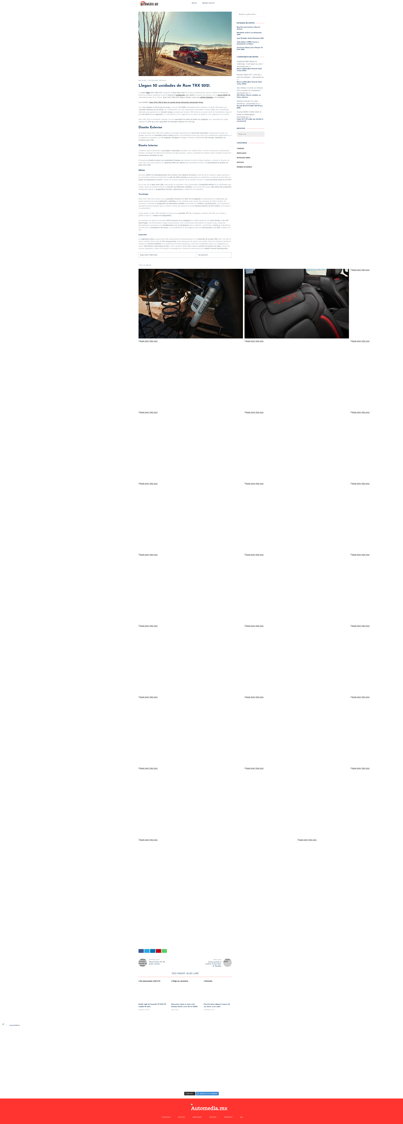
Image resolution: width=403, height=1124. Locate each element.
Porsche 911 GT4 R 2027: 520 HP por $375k (250, 107)
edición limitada (206, 97)
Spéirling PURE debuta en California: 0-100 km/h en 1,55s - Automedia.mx (250, 64)
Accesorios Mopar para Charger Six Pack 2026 (250, 48)
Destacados (153, 80)
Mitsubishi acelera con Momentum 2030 (249, 33)
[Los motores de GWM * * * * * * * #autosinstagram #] (50, 1060)
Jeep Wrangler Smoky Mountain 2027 (250, 38)
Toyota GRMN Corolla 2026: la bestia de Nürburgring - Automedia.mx (249, 114)
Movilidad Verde (243, 157)
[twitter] (147, 951)
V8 (229, 95)
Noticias (162, 80)
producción (180, 95)
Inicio (194, 3)
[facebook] (141, 951)
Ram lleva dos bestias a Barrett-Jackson (248, 28)
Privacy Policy (208, 3)
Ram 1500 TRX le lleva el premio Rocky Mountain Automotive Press (176, 102)
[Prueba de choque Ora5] (151, 1060)
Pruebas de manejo (244, 167)
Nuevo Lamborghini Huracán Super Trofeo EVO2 (249, 70)
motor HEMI (223, 95)
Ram (148, 93)
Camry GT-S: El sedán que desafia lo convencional (250, 120)
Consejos (240, 148)
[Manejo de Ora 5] (252, 1060)
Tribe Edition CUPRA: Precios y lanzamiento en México (248, 43)
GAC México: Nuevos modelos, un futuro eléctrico (249, 96)
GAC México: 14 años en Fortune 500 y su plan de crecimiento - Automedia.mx (250, 90)
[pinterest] (158, 951)
